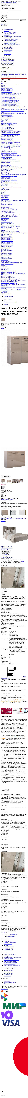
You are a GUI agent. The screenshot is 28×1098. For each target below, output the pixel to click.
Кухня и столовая (5, 181)
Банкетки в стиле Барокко (7, 136)
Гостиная (3, 150)
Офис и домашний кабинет (7, 212)
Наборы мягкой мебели (6, 211)
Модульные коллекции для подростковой (11, 167)
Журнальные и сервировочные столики (11, 155)
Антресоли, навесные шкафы (8, 270)
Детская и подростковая (7, 163)
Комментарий (4, 12)
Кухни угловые (4, 185)
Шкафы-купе (4, 120)
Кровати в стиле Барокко (7, 124)
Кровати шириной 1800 (7, 243)
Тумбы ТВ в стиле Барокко (7, 140)
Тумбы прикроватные (6, 115)
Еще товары (4, 292)
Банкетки (3, 205)
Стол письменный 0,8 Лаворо (8, 96)
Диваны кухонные (5, 189)
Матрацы (3, 251)
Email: (2, 18)
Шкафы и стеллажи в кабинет (8, 215)
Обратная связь (4, 996)
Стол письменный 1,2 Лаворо (8, 97)
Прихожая (3, 220)
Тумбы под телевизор (6, 157)
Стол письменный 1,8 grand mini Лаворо (11, 98)
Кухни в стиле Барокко (6, 127)
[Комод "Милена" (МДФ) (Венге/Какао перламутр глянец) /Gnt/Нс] (22, 515)
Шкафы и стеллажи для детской (9, 176)
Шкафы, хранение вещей (7, 116)
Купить (2, 328)
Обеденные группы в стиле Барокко (10, 132)
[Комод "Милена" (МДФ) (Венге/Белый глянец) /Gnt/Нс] (13, 515)
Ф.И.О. (2, 7)
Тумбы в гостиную (5, 162)
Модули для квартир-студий (8, 277)
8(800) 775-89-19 (5, 562)
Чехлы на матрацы (5, 261)
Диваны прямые (5, 199)
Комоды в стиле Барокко (7, 149)
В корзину (3, 528)
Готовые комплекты (6, 165)
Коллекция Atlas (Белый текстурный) (10, 279)
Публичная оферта (8, 37)
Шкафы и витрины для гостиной (9, 153)
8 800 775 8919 (4, 24)
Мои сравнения (7, 991)
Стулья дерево (4, 191)
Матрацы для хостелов (6, 276)
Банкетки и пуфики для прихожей (9, 228)
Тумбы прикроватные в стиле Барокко (10, 142)
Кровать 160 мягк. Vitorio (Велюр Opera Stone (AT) (13, 526)
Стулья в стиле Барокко (7, 147)
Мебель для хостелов (6, 274)
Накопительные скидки (10, 32)
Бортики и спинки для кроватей (9, 180)
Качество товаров (8, 48)
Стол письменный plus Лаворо (8, 104)
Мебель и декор (7, 299)
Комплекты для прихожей (7, 223)
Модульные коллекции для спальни (10, 231)
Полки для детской (5, 177)
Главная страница (8, 296)
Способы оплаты (8, 951)
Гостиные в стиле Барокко (7, 128)
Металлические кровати (7, 250)
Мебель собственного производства (10, 84)
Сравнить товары (5, 72)
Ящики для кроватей (6, 178)
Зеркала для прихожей (6, 227)
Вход (2, 58)
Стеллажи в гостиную (6, 158)
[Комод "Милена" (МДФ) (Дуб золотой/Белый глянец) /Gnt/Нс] (5, 523)
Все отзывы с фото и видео (7, 60)
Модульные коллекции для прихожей (10, 224)
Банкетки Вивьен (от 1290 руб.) (9, 209)
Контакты (6, 31)
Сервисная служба (8, 46)
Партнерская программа (10, 40)
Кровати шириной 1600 (7, 90)
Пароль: (3, 20)
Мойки (2, 193)
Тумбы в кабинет (5, 219)
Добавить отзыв (9, 499)
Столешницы (4, 196)
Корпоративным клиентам (10, 41)
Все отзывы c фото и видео (7, 63)
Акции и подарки (8, 29)
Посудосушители (5, 195)
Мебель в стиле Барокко (7, 121)
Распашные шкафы (5, 117)
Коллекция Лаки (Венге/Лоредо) (9, 283)
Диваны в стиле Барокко (7, 139)
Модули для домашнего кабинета (9, 216)
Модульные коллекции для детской (10, 166)
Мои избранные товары (10, 990)
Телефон (3, 5)
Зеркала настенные (5, 256)
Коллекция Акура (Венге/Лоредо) (9, 281)
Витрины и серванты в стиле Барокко (10, 146)
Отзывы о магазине (9, 956)
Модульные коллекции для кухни (9, 182)
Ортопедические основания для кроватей (11, 262)
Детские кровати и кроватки (8, 169)
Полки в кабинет (5, 218)
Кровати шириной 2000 (7, 245)
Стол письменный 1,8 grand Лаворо (10, 100)
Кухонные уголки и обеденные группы (11, 93)
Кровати (3, 86)
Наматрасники (4, 260)
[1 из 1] (12, 595)
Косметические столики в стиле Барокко (11, 144)
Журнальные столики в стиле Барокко (10, 134)
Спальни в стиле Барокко (7, 125)
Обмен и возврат (8, 50)
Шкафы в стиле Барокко (7, 143)
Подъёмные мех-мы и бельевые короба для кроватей (14, 232)
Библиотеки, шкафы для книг (8, 154)
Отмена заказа (7, 51)
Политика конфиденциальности (12, 44)
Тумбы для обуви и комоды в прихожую (11, 226)
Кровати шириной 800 (6, 92)
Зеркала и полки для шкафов (8, 272)
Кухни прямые (4, 184)
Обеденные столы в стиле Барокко (9, 135)
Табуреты (3, 192)
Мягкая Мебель (4, 197)
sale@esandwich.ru (12, 944)
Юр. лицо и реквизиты (9, 43)
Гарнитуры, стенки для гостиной (9, 151)
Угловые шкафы (5, 119)
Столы (2, 188)
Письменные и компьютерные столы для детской (13, 174)
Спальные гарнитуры (6, 234)
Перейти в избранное (6, 68)
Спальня (3, 230)
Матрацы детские (5, 173)
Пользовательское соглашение (11, 39)
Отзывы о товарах (8, 957)
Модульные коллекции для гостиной (10, 161)
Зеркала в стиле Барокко (7, 130)
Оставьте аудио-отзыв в (7, 563)
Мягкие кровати (5, 249)
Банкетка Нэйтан (5, 207)
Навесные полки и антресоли (8, 159)
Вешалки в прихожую (6, 222)
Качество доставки (8, 47)
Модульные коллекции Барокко (9, 123)
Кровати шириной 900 (6, 238)
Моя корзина (7, 988)
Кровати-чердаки (5, 172)
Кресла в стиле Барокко (7, 138)
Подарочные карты (5, 293)
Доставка (6, 953)
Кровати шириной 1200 (7, 89)
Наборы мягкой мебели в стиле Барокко (11, 131)
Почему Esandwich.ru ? (9, 33)
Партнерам (6, 35)
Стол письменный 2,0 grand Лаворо (10, 101)
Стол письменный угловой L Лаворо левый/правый (14, 109)
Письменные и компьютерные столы (10, 94)
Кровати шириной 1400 (7, 241)
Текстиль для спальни (6, 258)
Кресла (2, 203)
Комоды (3, 85)
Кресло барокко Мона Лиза (7, 204)
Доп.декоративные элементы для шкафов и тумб (13, 273)
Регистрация (6, 58)
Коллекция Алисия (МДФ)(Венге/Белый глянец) (13, 280)
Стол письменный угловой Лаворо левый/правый (13, 113)
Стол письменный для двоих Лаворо (10, 105)
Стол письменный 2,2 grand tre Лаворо (10, 102)
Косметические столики (7, 254)
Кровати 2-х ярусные (6, 170)
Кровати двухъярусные (6, 88)
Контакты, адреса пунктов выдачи (12, 36)
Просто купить (7, 949)
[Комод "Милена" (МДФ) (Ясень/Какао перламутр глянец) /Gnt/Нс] (3, 483)
